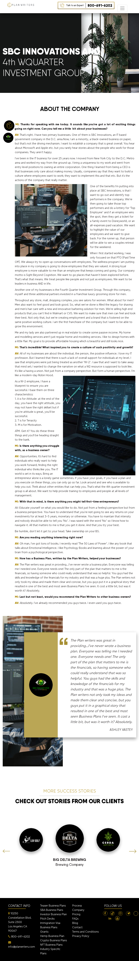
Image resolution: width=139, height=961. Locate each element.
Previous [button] (6, 851)
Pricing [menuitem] (76, 914)
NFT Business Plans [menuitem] (51, 944)
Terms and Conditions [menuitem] (85, 931)
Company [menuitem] (78, 910)
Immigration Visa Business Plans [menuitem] (50, 925)
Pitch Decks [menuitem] (47, 918)
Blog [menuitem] (75, 923)
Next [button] (132, 851)
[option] (70, 847)
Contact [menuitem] (77, 927)
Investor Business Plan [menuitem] (53, 914)
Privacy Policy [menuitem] (80, 936)
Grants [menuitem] (44, 931)
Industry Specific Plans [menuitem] (50, 951)
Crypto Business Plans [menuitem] (53, 940)
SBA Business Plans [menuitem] (51, 910)
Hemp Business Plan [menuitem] (52, 936)
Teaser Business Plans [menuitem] (53, 905)
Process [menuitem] (77, 905)
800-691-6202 (89, 5)
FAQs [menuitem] (75, 918)
